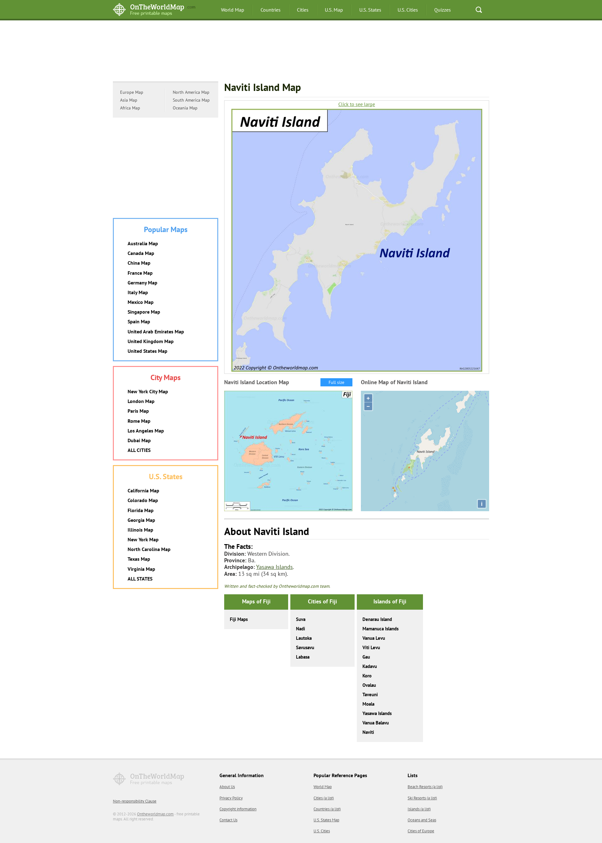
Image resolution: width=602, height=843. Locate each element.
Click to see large (356, 104)
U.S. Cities (408, 10)
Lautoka (304, 638)
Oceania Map (185, 108)
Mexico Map (141, 302)
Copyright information (237, 809)
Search (478, 10)
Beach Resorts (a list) (425, 786)
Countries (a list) (327, 809)
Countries (271, 10)
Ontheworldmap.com (155, 814)
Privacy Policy (231, 798)
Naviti (368, 732)
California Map (143, 490)
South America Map (191, 100)
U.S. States (370, 10)
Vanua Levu (373, 638)
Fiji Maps (239, 619)
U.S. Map (334, 10)
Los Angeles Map (146, 430)
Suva (300, 619)
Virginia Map (141, 569)
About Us (227, 786)
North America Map (191, 92)
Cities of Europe (421, 831)
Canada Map (141, 253)
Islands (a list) (419, 809)
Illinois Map (140, 530)
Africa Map (130, 108)
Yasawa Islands (274, 566)
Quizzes (442, 10)
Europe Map (131, 92)
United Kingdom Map (151, 341)
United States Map (147, 351)
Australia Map (143, 243)
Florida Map (141, 510)
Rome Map (139, 421)
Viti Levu (371, 647)
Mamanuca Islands (380, 629)
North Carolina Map (149, 549)
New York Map (143, 539)
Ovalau (369, 685)
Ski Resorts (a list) (422, 798)
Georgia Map (141, 520)
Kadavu (369, 666)
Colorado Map (143, 500)
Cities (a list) (324, 798)
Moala (368, 704)
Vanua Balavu (375, 723)
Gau (366, 657)
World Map (232, 10)
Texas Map (139, 559)
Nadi (300, 629)
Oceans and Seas (422, 820)
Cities (303, 10)
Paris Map (138, 411)
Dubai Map (139, 440)
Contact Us (228, 820)
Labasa (302, 657)
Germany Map (142, 282)
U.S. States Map (326, 820)
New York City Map (148, 391)
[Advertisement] (301, 51)
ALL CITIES (139, 450)
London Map (141, 401)
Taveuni (370, 694)
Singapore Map (144, 312)
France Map (140, 273)
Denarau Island (377, 619)
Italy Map (138, 292)
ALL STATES (140, 578)
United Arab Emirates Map (156, 331)
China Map (139, 263)
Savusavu (305, 647)
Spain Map (139, 321)
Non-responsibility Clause (134, 801)
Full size (336, 382)
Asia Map (128, 100)
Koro (367, 676)
